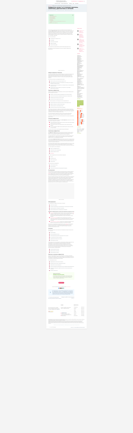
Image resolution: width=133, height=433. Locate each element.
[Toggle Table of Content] (72, 15)
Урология (78, 94)
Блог (73, 3)
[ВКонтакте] (58, 288)
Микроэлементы (79, 74)
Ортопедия (78, 79)
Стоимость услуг (57, 3)
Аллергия (78, 55)
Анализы (78, 57)
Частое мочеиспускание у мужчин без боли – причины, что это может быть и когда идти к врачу (82, 41)
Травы (78, 91)
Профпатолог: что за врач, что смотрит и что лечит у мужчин (81, 31)
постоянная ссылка (68, 286)
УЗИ (77, 92)
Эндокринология (79, 97)
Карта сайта (72, 327)
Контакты (76, 3)
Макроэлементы (79, 71)
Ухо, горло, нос (79, 95)
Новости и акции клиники (80, 76)
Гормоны (78, 62)
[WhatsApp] (62, 288)
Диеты (78, 64)
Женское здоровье (79, 65)
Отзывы (70, 3)
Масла (78, 72)
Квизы (78, 68)
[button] (84, 1)
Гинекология (79, 61)
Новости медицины (79, 78)
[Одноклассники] (59, 288)
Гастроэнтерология (79, 60)
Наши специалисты (64, 3)
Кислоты (78, 69)
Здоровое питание (79, 66)
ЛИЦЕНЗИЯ (58, 309)
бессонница (52, 153)
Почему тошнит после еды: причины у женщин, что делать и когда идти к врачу (82, 45)
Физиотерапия (79, 96)
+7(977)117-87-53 (74, 1)
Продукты (78, 86)
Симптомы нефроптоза (52, 18)
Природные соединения (80, 84)
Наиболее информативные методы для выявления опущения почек (58, 21)
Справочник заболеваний (80, 88)
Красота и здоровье (80, 70)
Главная (49, 5)
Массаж (78, 73)
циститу (49, 173)
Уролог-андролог (79, 93)
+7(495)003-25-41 (81, 1)
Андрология (78, 58)
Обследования (51, 20)
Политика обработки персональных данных (79, 327)
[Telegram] (63, 288)
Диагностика (79, 63)
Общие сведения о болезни (53, 16)
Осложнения (51, 19)
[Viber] (61, 288)
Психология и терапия (80, 87)
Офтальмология (79, 81)
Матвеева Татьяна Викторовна (58, 274)
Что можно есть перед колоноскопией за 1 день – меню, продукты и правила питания (82, 50)
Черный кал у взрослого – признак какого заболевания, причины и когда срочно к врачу (81, 36)
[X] (60, 288)
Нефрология (60, 286)
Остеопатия (78, 80)
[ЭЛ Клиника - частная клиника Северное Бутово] (51, 1)
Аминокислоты (79, 56)
